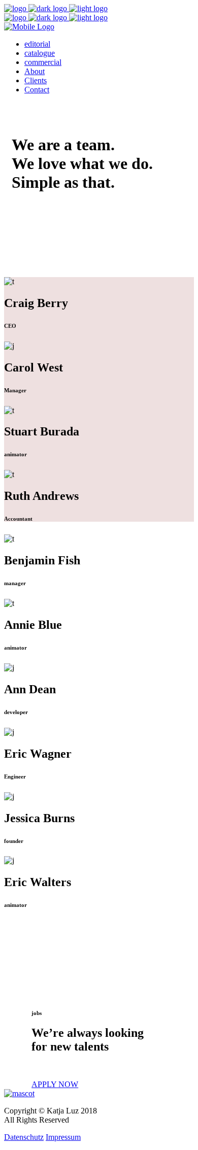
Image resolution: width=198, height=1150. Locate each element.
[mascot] (19, 1093)
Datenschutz (24, 1137)
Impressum (63, 1137)
